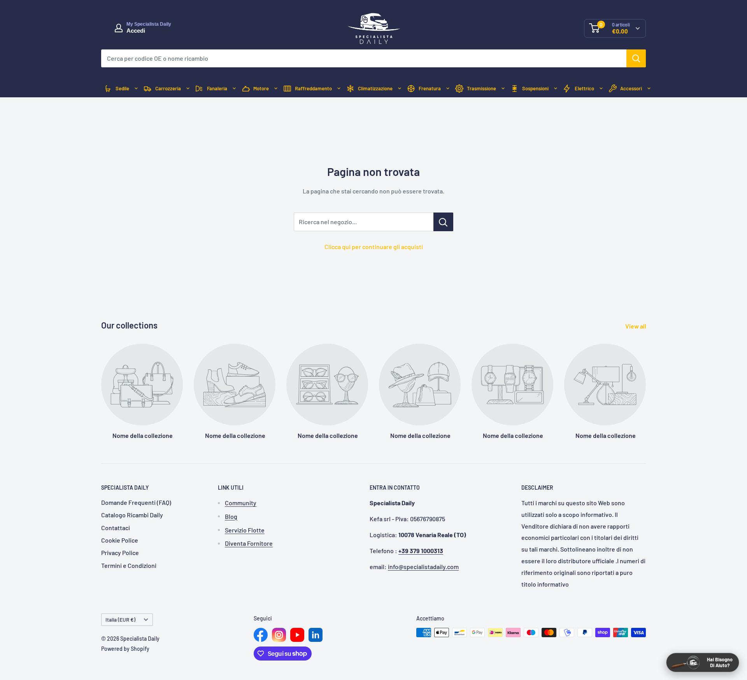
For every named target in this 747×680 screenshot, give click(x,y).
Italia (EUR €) (120, 619)
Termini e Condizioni (128, 565)
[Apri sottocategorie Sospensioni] (555, 88)
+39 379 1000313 (420, 550)
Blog (231, 516)
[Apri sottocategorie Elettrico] (601, 88)
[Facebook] (261, 635)
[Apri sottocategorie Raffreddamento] (339, 88)
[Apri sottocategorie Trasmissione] (503, 88)
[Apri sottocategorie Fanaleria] (234, 88)
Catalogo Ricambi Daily (132, 514)
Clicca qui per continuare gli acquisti (373, 246)
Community (240, 502)
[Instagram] (279, 635)
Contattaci (115, 527)
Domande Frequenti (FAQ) (136, 502)
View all (636, 326)
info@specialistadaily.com (423, 566)
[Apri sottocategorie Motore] (276, 88)
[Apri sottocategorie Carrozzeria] (188, 88)
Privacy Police (120, 552)
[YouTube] (297, 635)
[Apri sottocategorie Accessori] (649, 88)
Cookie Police (119, 540)
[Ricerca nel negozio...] (443, 222)
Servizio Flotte (245, 530)
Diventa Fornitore (249, 543)
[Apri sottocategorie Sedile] (136, 88)
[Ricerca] (636, 58)
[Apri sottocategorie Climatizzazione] (399, 88)
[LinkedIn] (316, 635)
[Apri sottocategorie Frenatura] (447, 88)
